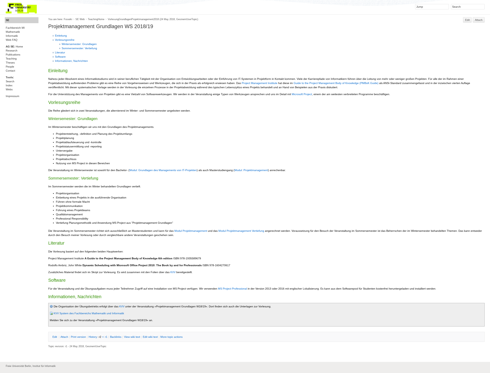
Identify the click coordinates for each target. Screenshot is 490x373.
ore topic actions (171, 336)
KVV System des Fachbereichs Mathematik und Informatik (89, 313)
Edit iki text (150, 336)
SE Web (80, 19)
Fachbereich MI (15, 27)
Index (9, 85)
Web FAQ (11, 39)
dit (55, 336)
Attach (479, 19)
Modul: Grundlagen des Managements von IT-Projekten (163, 170)
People (10, 66)
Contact (10, 70)
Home (14, 46)
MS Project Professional (232, 288)
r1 (106, 336)
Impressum (12, 96)
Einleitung (61, 35)
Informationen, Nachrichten (71, 60)
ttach (64, 336)
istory (93, 336)
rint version (78, 336)
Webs (9, 89)
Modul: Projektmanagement (251, 170)
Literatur (60, 52)
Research (11, 50)
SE (7, 20)
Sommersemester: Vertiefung (79, 48)
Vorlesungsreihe (64, 39)
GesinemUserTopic (186, 19)
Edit (467, 19)
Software (60, 56)
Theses (10, 62)
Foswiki (68, 19)
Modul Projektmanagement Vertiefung (241, 230)
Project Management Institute (259, 83)
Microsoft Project (302, 94)
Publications (13, 54)
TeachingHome (96, 19)
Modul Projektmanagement (190, 230)
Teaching (11, 58)
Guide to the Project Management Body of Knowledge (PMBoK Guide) (336, 83)
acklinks (115, 336)
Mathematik (13, 31)
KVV (173, 272)
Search (10, 81)
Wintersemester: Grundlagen (79, 44)
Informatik (12, 35)
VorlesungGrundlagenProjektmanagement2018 (133, 19)
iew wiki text (132, 336)
